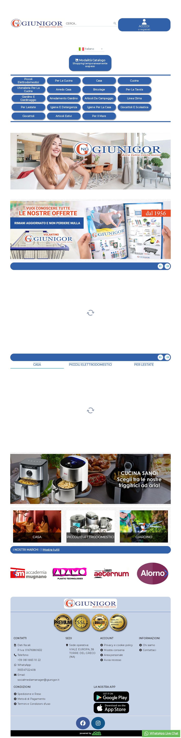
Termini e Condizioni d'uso (33, 703)
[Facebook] (83, 723)
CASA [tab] (37, 364)
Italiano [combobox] (89, 48)
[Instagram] (98, 723)
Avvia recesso (112, 660)
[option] (28, 80)
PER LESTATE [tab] (144, 364)
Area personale (113, 655)
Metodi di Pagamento (31, 698)
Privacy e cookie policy (118, 645)
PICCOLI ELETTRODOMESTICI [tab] (90, 364)
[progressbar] (90, 312)
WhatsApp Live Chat (163, 733)
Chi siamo (149, 645)
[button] (160, 192)
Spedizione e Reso (29, 694)
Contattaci (149, 650)
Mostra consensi (114, 650)
